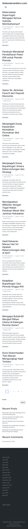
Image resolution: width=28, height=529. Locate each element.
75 (18, 391)
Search (4, 399)
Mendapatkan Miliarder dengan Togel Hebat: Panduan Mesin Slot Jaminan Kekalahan (13, 207)
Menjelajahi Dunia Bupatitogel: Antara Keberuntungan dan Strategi (13, 167)
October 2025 (6, 482)
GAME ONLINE (7, 28)
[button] (22, 391)
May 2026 (5, 465)
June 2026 (5, 462)
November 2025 (6, 480)
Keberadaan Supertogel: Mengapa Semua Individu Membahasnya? (11, 18)
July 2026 (5, 460)
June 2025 (5, 493)
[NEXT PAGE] (21, 391)
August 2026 (5, 457)
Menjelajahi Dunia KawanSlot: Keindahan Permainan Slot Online (12, 129)
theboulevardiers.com (14, 3)
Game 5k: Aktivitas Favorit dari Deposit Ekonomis (13, 93)
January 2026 (6, 475)
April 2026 (5, 467)
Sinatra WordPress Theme (14, 526)
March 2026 (5, 470)
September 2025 (7, 485)
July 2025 (5, 490)
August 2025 (5, 487)
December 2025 (6, 477)
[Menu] (6, 7)
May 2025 (5, 495)
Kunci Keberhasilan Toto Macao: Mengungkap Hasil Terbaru (13, 357)
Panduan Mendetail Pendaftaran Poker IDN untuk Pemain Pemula (13, 56)
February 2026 (6, 472)
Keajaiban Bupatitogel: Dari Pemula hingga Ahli (13, 283)
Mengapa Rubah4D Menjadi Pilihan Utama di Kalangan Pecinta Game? (13, 320)
